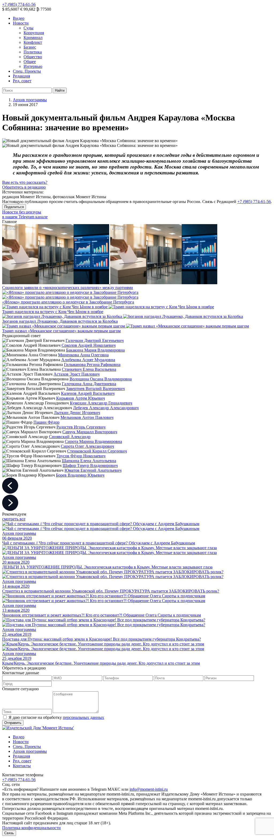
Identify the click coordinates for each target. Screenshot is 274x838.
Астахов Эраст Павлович (77, 374)
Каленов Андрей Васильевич (88, 393)
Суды (28, 28)
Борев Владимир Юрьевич (80, 475)
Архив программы (30, 100)
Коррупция (34, 32)
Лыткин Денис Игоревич (77, 412)
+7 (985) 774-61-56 (19, 4)
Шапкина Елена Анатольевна (89, 460)
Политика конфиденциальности (31, 827)
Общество (33, 56)
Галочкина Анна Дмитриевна (89, 383)
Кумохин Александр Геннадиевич (101, 403)
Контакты (22, 765)
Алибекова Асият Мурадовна (88, 359)
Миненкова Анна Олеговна (83, 355)
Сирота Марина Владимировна (93, 441)
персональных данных (83, 717)
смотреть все (13, 519)
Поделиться (14, 207)
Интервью (33, 66)
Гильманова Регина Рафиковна (92, 364)
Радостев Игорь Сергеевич (80, 427)
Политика (33, 52)
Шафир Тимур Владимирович (90, 465)
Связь (9, 833)
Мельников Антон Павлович (86, 417)
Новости (21, 23)
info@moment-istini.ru (149, 789)
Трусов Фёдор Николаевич (80, 456)
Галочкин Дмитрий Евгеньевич (95, 340)
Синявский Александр (69, 436)
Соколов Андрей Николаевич (89, 345)
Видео (18, 18)
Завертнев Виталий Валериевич (95, 388)
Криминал (33, 37)
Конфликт (33, 42)
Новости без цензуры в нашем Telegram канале (25, 214)
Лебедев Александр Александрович (106, 408)
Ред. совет (22, 81)
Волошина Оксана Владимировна (101, 379)
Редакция (21, 76)
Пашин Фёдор (46, 422)
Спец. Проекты (27, 71)
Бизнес (30, 47)
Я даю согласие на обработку (56, 717)
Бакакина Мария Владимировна (95, 350)
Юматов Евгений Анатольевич (92, 470)
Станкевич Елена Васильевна (89, 369)
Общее (30, 61)
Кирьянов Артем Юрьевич (80, 398)
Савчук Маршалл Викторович (89, 432)
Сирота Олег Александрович (87, 446)
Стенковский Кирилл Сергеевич (97, 451)
